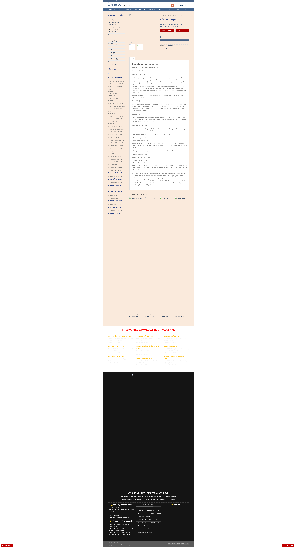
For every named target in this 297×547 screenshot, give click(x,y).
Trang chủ (112, 9)
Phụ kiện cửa (161, 9)
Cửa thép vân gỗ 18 (134, 316)
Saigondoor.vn (132, 545)
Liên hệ (183, 1)
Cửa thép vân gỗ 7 (179, 316)
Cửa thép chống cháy (114, 27)
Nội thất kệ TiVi (112, 53)
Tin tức (170, 9)
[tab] (132, 58)
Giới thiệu (177, 1)
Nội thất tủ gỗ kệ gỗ (113, 59)
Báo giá (184, 9)
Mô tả (132, 58)
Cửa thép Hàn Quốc (113, 41)
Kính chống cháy (112, 44)
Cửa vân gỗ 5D (113, 31)
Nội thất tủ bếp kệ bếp (114, 56)
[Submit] (172, 5)
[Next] (155, 29)
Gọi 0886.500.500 (7, 545)
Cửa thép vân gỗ (113, 29)
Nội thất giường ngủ (113, 50)
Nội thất (151, 9)
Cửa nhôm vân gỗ (113, 24)
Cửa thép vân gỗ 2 (164, 316)
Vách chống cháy (112, 65)
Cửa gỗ (120, 9)
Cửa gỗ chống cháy (114, 22)
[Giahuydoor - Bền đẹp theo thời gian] (114, 5)
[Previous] (132, 29)
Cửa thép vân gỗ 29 (167, 48)
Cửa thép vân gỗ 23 (149, 316)
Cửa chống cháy (140, 9)
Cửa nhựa (128, 9)
